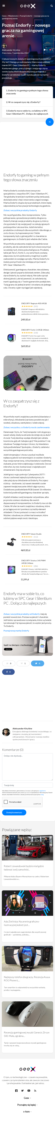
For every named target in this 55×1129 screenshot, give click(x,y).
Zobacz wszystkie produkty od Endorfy (21, 614)
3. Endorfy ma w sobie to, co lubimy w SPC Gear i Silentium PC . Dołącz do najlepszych (27, 112)
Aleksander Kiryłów (11, 50)
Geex (4, 16)
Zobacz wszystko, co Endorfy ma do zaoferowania (26, 427)
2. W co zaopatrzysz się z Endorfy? (23, 102)
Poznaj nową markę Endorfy (16, 630)
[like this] (50, 50)
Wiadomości (13, 16)
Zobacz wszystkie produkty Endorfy (20, 210)
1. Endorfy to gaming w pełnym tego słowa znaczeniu (27, 92)
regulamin (42, 790)
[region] (27, 148)
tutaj (42, 794)
